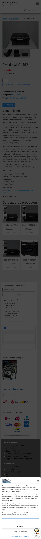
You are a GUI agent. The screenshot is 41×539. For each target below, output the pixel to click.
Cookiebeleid (14, 536)
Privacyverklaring (24, 536)
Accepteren (20, 521)
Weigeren (20, 526)
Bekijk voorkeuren (20, 532)
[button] (38, 481)
